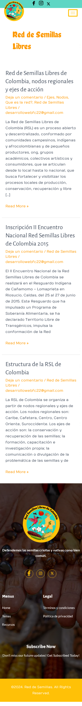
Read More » (17, 205)
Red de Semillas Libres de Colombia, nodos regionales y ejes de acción (39, 81)
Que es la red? (18, 102)
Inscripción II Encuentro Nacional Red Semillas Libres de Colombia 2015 (40, 235)
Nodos (62, 97)
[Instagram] (41, 4)
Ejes (50, 97)
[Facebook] (29, 573)
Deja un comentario (24, 97)
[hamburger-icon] (73, 13)
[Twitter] (48, 4)
